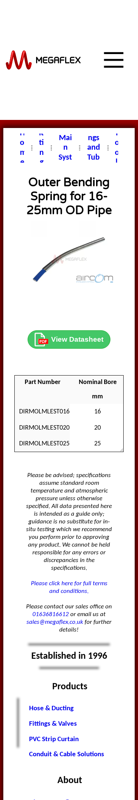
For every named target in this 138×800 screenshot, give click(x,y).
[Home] (44, 60)
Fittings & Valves (53, 724)
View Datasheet (77, 339)
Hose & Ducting (51, 708)
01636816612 (50, 614)
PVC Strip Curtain (54, 739)
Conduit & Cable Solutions (66, 754)
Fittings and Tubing (93, 147)
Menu (103, 120)
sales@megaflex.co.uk (54, 622)
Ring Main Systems (65, 147)
